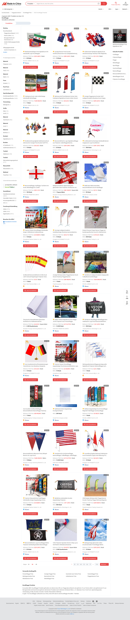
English (17, 603)
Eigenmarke (8, 214)
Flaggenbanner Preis (93, 576)
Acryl (5, 126)
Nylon (6, 77)
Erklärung (39, 601)
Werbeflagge (116, 63)
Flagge (114, 60)
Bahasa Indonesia (119, 603)
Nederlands (88, 603)
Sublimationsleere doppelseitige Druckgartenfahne (62, 410)
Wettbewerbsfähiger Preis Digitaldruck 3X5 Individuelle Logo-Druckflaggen (35, 52)
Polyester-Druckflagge (119, 79)
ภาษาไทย (99, 603)
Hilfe (109, 9)
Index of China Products (75, 605)
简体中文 (23, 603)
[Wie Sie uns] (93, 601)
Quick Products (49, 605)
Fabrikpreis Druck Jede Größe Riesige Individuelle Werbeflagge (34, 97)
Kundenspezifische (10, 96)
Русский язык (71, 603)
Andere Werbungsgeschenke (12, 43)
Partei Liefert (9, 35)
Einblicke (88, 601)
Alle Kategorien (8, 9)
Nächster (103, 564)
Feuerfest (7, 175)
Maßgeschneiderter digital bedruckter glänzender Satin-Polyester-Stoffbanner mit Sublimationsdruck (64, 186)
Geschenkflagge (117, 68)
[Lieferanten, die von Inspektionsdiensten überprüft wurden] (11, 185)
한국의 (77, 603)
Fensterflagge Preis (28, 574)
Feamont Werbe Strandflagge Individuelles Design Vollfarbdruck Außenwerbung (35, 231)
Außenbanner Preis (71, 576)
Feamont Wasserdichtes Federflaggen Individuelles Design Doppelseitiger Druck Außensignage (34, 499)
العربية (82, 603)
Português (57, 603)
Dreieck (6, 83)
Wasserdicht (8, 168)
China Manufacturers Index (61, 605)
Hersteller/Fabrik (9, 198)
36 (32, 564)
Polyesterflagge (117, 57)
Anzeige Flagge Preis (50, 574)
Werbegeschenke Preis (29, 576)
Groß (5, 113)
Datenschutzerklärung (58, 601)
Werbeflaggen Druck (118, 76)
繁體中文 (29, 603)
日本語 (34, 603)
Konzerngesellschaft (9, 200)
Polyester (7, 64)
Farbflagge (116, 54)
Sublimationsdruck (9, 147)
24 (28, 564)
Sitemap (83, 601)
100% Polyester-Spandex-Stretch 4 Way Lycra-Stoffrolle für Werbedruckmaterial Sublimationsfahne (65, 544)
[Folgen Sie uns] (96, 601)
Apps (116, 9)
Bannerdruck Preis (49, 576)
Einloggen (125, 4)
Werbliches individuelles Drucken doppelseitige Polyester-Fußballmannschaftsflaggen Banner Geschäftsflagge (63, 499)
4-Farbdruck (8, 145)
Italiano (64, 603)
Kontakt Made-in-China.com (72, 601)
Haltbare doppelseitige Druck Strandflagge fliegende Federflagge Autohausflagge (95, 410)
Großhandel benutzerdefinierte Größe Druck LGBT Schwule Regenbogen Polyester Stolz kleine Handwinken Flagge (35, 276)
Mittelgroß (7, 105)
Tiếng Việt (110, 603)
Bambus (6, 132)
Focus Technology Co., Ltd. (63, 608)
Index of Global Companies (89, 605)
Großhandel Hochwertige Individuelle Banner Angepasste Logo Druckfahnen (96, 142)
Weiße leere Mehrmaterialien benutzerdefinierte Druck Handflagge (93, 186)
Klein (5, 111)
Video (47, 28)
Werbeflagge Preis (49, 578)
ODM (6, 211)
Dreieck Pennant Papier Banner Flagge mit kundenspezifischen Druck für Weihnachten (94, 231)
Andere (5, 52)
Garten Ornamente (10, 50)
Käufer (100, 9)
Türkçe (105, 603)
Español (46, 603)
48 (36, 564)
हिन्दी (94, 603)
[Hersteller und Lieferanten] (11, 3)
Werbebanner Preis (28, 578)
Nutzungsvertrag (47, 601)
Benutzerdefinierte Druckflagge (121, 74)
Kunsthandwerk (7, 31)
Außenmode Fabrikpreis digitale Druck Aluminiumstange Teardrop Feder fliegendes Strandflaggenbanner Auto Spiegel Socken (95, 52)
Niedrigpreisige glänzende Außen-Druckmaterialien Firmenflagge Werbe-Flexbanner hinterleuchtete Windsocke (93, 544)
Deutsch (52, 603)
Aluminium (7, 120)
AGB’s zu (72, 614)
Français (40, 603)
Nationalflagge (117, 71)
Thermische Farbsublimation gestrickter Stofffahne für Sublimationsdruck (34, 320)
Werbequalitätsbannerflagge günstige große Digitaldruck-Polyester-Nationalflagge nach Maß (95, 365)
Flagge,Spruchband (11, 33)
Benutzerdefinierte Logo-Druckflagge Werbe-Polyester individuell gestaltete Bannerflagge (36, 543)
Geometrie (7, 89)
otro (5, 203)
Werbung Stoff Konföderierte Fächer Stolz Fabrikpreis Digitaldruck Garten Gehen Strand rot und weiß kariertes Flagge (65, 97)
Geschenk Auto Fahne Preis (73, 574)
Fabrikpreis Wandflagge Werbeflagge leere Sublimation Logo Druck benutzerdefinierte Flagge (95, 320)
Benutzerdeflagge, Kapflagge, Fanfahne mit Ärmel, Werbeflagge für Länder (36, 186)
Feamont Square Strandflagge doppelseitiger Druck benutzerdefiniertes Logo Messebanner (65, 365)
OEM (6, 209)
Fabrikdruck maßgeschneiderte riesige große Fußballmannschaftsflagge (96, 276)
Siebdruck (7, 154)
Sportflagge (116, 65)
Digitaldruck (8, 139)
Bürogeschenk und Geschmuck (9, 38)
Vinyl (6, 70)
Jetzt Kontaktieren (31, 67)
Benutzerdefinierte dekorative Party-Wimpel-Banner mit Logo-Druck (35, 454)
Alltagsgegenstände (8, 47)
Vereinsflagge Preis (93, 574)
